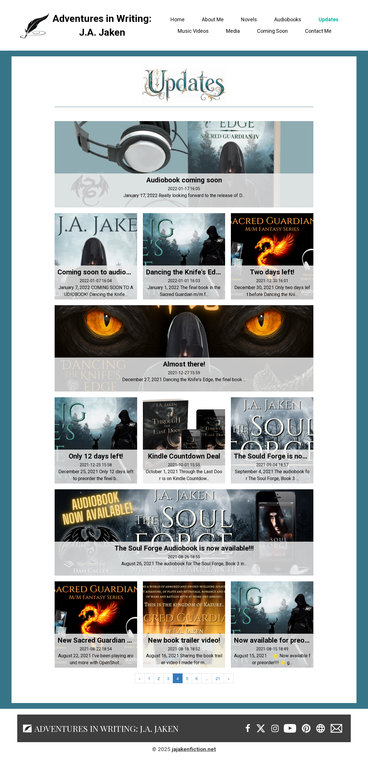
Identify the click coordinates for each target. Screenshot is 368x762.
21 (218, 678)
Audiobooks (287, 19)
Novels (249, 19)
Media (233, 31)
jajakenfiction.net (194, 749)
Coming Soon (272, 31)
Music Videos (193, 31)
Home (177, 19)
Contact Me (318, 31)
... (206, 678)
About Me (213, 19)
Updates (328, 19)
